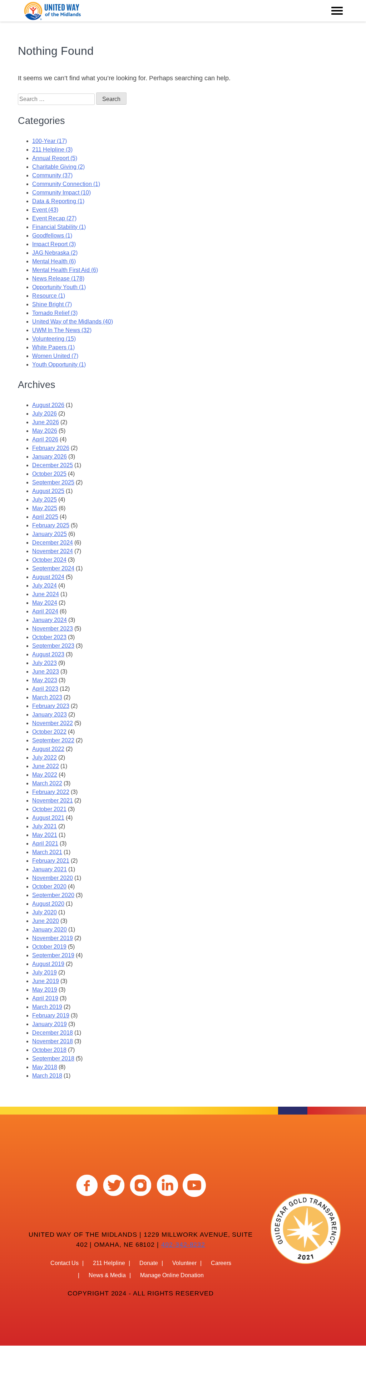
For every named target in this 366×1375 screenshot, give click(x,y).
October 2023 (49, 637)
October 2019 (49, 947)
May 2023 (44, 680)
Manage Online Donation (172, 1275)
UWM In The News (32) (62, 330)
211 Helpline (109, 1263)
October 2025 (49, 474)
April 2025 (45, 517)
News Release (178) (58, 279)
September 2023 (53, 646)
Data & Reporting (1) (58, 201)
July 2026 (44, 414)
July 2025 (44, 500)
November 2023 (52, 629)
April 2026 (45, 439)
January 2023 (49, 715)
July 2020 (44, 912)
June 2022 (45, 766)
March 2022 (47, 783)
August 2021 (48, 818)
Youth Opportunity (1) (59, 364)
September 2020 (53, 895)
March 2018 (47, 1076)
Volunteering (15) (54, 339)
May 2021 (44, 835)
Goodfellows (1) (52, 236)
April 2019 (45, 998)
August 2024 (48, 577)
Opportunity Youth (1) (59, 287)
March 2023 (47, 697)
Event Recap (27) (54, 218)
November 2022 (52, 723)
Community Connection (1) (66, 184)
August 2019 (48, 964)
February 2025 (50, 525)
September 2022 (53, 740)
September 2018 (53, 1058)
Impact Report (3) (54, 244)
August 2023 (48, 654)
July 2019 (44, 972)
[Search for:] (57, 99)
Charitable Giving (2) (58, 167)
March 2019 (47, 1007)
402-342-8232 (183, 1244)
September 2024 (53, 568)
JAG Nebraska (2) (55, 253)
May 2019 (44, 990)
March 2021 (47, 852)
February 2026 (50, 448)
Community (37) (52, 175)
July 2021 (44, 826)
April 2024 (45, 611)
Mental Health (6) (54, 261)
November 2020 (52, 878)
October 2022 (49, 732)
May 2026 (44, 431)
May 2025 (44, 508)
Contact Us (64, 1263)
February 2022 (50, 792)
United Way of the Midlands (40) (72, 321)
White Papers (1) (53, 347)
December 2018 (52, 1033)
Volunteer (184, 1263)
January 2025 (49, 534)
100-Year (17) (49, 141)
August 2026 (48, 405)
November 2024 (52, 551)
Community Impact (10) (61, 193)
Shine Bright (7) (52, 304)
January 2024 (49, 620)
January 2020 (49, 929)
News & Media (107, 1275)
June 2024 (45, 594)
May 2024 (44, 603)
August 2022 (48, 749)
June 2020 (45, 921)
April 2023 (45, 689)
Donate (148, 1263)
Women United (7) (55, 356)
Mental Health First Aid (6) (65, 270)
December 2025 (52, 465)
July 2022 (44, 757)
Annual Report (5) (54, 158)
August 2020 (48, 904)
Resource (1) (48, 296)
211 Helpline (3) (52, 150)
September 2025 (53, 482)
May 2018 (44, 1067)
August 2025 (48, 491)
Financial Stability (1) (59, 227)
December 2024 (52, 543)
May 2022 (44, 775)
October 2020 (49, 886)
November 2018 (52, 1041)
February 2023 (50, 706)
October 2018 (49, 1050)
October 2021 (49, 809)
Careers (221, 1263)
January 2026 (49, 457)
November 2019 (52, 938)
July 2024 (44, 586)
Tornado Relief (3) (55, 313)
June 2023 (45, 672)
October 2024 (49, 560)
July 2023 (44, 663)
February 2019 (50, 1015)
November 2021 (52, 800)
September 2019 (53, 955)
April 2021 (45, 843)
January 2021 (49, 869)
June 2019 (45, 981)
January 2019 (49, 1024)
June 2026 (45, 422)
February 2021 (50, 861)
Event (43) (45, 210)
